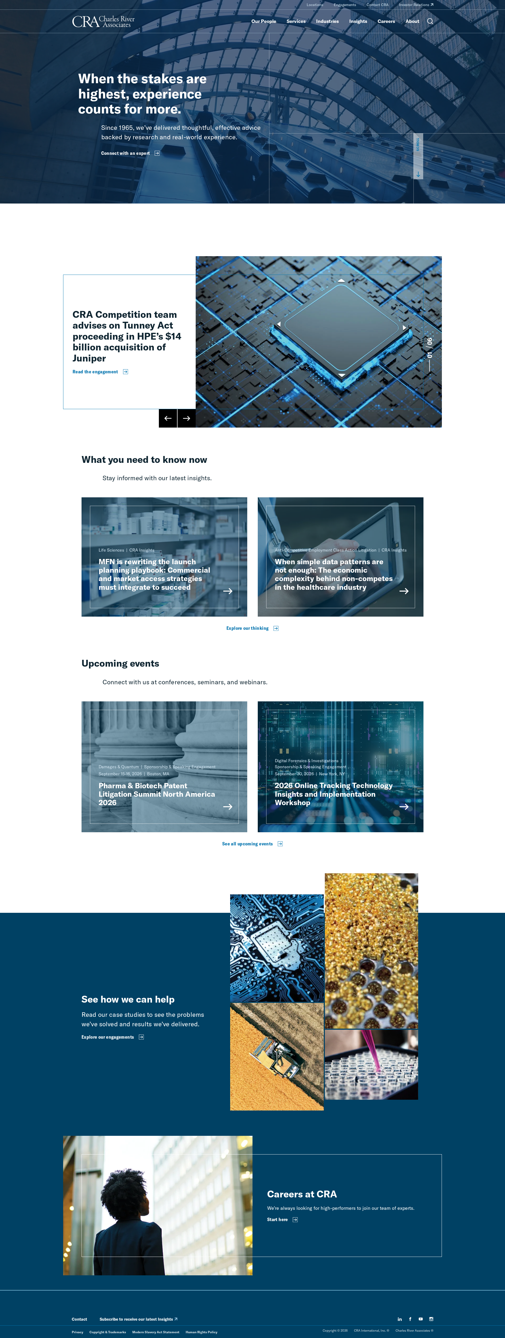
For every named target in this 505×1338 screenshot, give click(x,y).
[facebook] (410, 1319)
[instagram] (431, 1319)
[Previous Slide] (168, 418)
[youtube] (421, 1319)
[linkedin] (400, 1319)
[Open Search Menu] (430, 21)
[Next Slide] (186, 418)
